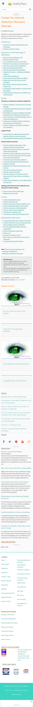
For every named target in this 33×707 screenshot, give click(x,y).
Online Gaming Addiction (11, 76)
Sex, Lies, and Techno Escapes (12, 170)
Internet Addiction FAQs (10, 59)
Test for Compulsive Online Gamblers (15, 208)
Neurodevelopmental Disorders (23, 561)
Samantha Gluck (8, 31)
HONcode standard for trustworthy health (23, 654)
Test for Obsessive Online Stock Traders (15, 206)
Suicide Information (7, 631)
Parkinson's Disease (23, 570)
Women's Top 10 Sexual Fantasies (11, 452)
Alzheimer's (4, 572)
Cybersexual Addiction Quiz (11, 200)
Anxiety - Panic (6, 577)
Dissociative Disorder (7, 593)
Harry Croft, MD (20, 280)
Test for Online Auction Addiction (13, 210)
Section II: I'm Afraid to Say (11, 425)
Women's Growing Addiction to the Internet (16, 153)
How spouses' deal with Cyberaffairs (14, 70)
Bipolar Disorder (6, 581)
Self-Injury (20, 595)
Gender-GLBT (6, 601)
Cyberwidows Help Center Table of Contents (17, 221)
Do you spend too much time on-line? (14, 62)
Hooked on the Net (9, 164)
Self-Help (20, 591)
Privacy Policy (17, 690)
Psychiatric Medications (8, 619)
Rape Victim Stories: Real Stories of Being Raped (16, 468)
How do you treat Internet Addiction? (14, 66)
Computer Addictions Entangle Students (16, 162)
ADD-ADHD (5, 564)
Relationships (21, 583)
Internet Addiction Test (10, 202)
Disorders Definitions (7, 615)
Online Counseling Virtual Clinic (13, 231)
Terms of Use (8, 690)
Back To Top (4, 547)
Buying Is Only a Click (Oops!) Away (13, 397)
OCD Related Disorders (21, 566)
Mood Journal (5, 639)
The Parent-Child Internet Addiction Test (16, 214)
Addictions (4, 568)
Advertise (25, 686)
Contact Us (19, 686)
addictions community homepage (12, 253)
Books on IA (7, 233)
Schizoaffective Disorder (22, 604)
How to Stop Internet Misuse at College (15, 78)
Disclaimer (25, 690)
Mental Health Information (9, 623)
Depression (4, 585)
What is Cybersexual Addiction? (13, 68)
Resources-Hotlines (7, 627)
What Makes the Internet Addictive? (16, 364)
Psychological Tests (7, 635)
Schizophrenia (21, 587)
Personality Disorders (23, 574)
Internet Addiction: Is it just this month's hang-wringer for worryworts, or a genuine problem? (16, 176)
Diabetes (4, 589)
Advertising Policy (16, 694)
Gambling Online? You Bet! (11, 172)
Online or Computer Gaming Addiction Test (16, 204)
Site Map (7, 686)
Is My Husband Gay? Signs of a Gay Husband (15, 482)
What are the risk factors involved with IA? (16, 64)
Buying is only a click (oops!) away (13, 191)
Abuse (3, 560)
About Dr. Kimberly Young (11, 49)
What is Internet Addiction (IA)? (13, 57)
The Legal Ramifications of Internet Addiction (17, 138)
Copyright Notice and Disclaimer (13, 241)
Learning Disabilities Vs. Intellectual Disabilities (15, 512)
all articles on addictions (9, 251)
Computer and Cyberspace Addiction (14, 160)
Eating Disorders (6, 597)
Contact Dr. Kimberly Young (11, 235)
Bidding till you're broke (10, 193)
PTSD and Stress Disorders (22, 579)
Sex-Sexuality (21, 599)
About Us (12, 686)
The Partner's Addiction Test (12, 212)
